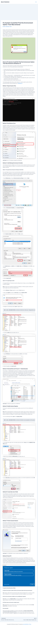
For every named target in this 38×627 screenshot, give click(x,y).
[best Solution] (5, 2)
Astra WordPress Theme (27, 624)
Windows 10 (20, 83)
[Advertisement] (19, 12)
